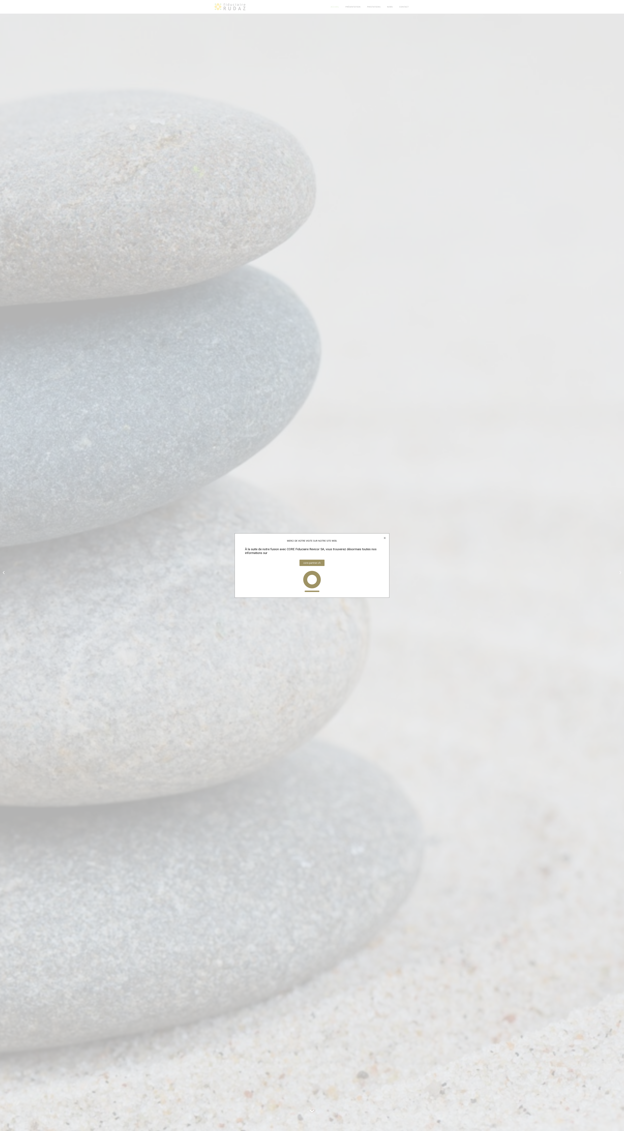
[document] (312, 565)
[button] (385, 538)
